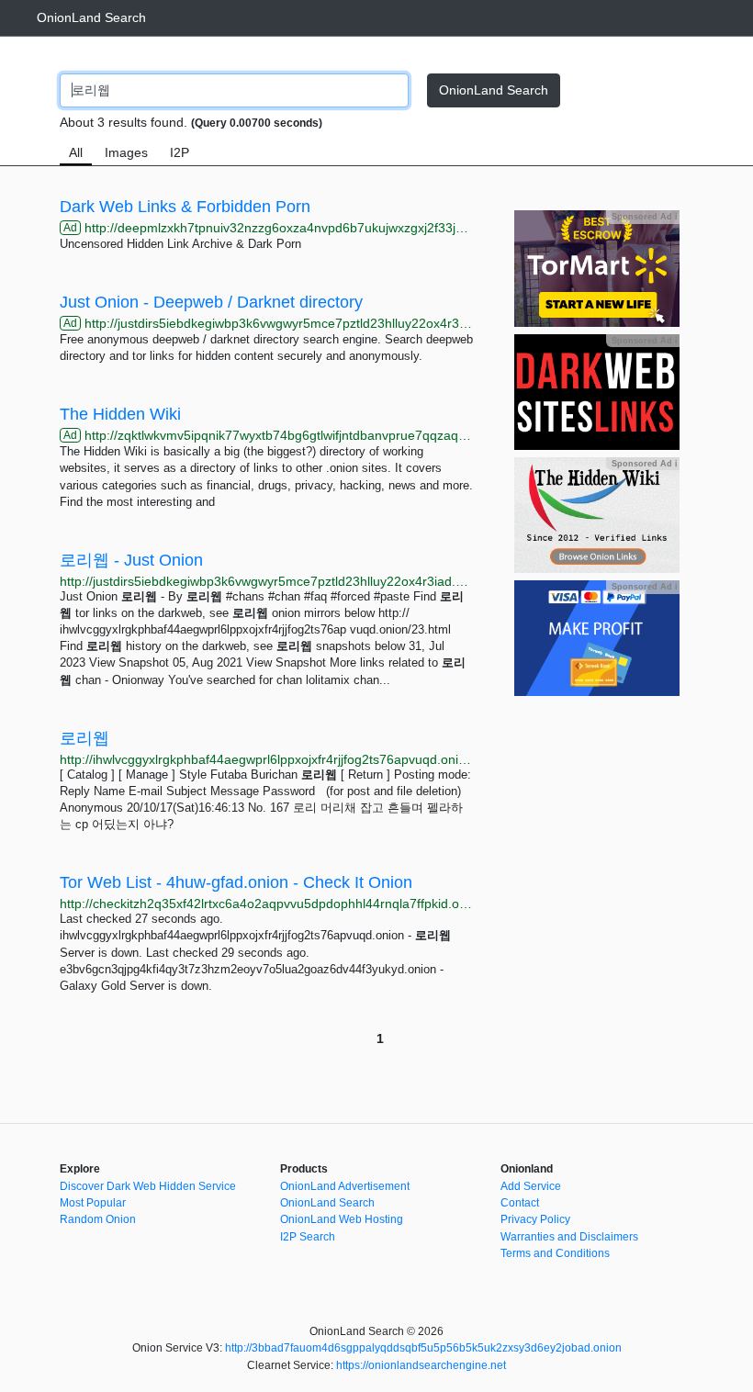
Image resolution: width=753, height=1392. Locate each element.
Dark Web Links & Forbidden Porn (185, 206)
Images (126, 152)
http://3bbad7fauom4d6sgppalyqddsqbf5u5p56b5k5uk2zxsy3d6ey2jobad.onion (423, 1347)
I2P (179, 152)
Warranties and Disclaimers (569, 1236)
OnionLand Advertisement (345, 1186)
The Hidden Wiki (120, 414)
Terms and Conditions (555, 1253)
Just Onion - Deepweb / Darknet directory (211, 302)
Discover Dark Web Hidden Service (148, 1186)
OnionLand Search (91, 17)
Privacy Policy (535, 1219)
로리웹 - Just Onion (131, 560)
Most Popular (93, 1202)
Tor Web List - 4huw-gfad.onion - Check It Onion (236, 882)
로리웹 (84, 738)
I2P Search (307, 1236)
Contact (519, 1202)
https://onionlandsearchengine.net (421, 1365)
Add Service (530, 1186)
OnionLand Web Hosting (341, 1219)
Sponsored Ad (644, 216)
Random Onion (98, 1219)
